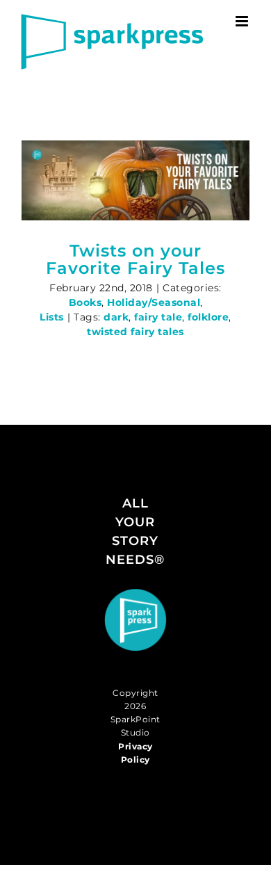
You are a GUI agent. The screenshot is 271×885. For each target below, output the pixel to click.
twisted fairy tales (135, 331)
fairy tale (158, 317)
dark (116, 317)
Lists (52, 317)
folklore (208, 317)
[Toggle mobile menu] (243, 21)
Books (85, 302)
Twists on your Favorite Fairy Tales (135, 260)
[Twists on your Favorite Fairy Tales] (135, 180)
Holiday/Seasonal (153, 302)
